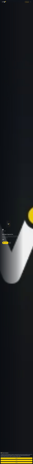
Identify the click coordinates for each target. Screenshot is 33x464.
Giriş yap (27, 1)
